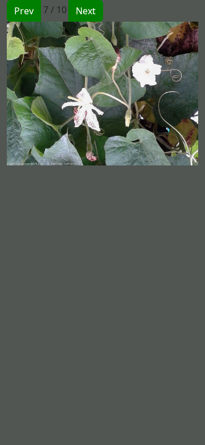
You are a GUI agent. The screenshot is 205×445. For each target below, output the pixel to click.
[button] (54, 93)
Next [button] (86, 11)
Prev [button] (24, 11)
